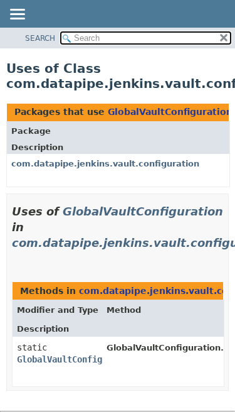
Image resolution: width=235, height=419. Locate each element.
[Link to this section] (17, 258)
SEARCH (40, 38)
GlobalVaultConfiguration (170, 112)
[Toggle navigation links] (17, 15)
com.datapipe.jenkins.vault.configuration (105, 163)
